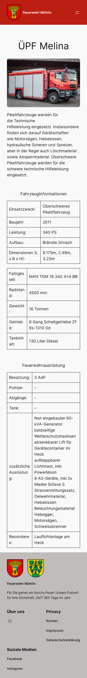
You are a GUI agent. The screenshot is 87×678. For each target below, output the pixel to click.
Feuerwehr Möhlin (37, 12)
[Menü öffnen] (77, 12)
